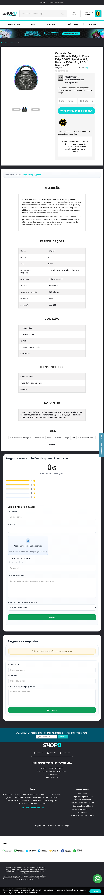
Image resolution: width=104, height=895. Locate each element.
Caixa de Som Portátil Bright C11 (21, 438)
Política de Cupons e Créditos (83, 815)
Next (38, 109)
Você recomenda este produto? (22, 602)
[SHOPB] (10, 14)
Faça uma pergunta (32, 174)
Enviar (52, 617)
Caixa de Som (39, 438)
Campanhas (13, 43)
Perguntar (52, 710)
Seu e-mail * (14, 675)
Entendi (95, 891)
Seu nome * (13, 511)
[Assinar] (63, 736)
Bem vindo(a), (75, 14)
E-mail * (11, 524)
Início (5, 43)
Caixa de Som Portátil (54, 438)
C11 (73, 438)
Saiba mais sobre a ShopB (32, 807)
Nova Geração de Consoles (82, 803)
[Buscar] (62, 13)
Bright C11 (50, 199)
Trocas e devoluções (82, 799)
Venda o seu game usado (82, 809)
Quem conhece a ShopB (83, 806)
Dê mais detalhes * (16, 575)
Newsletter (82, 812)
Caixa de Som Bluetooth (86, 438)
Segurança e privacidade (83, 796)
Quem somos (82, 793)
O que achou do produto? (19, 558)
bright (87, 68)
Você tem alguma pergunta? (21, 686)
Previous (16, 109)
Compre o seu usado (56, 3)
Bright (67, 438)
